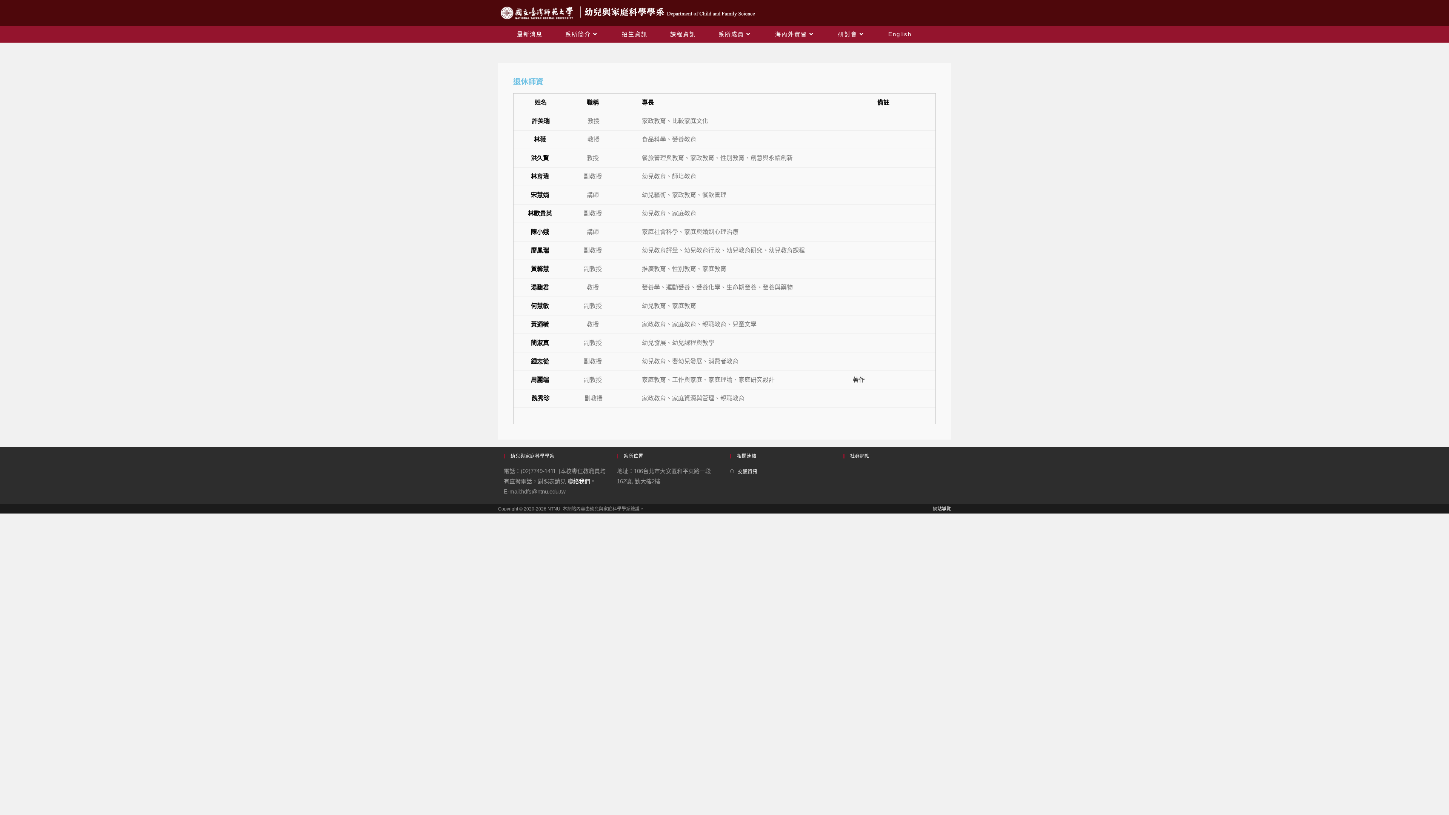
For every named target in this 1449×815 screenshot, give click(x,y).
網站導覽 (942, 509)
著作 (859, 380)
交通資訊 (747, 471)
